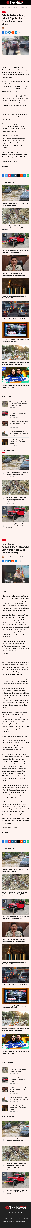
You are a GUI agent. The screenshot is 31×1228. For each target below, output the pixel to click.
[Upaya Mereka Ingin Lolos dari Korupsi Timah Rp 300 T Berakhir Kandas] (15, 286)
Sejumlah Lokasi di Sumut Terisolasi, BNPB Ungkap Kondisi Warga (15, 204)
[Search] (26, 3)
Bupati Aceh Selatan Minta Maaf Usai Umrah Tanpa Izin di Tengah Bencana (13, 274)
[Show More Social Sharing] (19, 32)
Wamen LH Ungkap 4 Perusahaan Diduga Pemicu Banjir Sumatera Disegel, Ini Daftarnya (14, 227)
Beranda (4, 7)
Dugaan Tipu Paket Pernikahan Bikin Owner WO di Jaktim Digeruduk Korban (15, 363)
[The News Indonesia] (14, 2)
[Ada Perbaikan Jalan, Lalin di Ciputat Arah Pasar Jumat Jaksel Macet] (15, 45)
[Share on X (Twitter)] (6, 32)
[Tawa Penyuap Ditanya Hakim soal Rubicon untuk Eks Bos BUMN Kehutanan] (15, 240)
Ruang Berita (10, 28)
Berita (4, 11)
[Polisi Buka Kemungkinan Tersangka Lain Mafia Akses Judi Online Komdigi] (15, 574)
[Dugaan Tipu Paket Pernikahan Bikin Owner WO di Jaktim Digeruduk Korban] (15, 352)
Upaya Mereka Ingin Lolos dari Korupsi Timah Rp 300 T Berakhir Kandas (13, 297)
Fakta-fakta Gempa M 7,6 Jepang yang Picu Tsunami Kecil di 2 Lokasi (15, 340)
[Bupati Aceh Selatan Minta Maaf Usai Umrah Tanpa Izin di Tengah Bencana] (15, 263)
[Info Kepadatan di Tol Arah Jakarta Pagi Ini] (15, 309)
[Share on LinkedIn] (9, 32)
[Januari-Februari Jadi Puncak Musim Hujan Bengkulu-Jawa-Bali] (15, 375)
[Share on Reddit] (12, 32)
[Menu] (3, 3)
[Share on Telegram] (16, 32)
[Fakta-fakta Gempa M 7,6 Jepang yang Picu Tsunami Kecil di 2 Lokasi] (15, 329)
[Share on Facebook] (3, 32)
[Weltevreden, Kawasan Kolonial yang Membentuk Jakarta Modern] (5, 433)
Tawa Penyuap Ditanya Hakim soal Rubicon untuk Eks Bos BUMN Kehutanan (15, 251)
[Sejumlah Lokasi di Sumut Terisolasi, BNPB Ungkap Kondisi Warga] (15, 193)
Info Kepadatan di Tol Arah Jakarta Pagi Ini (15, 319)
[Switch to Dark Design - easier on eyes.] (28, 2)
